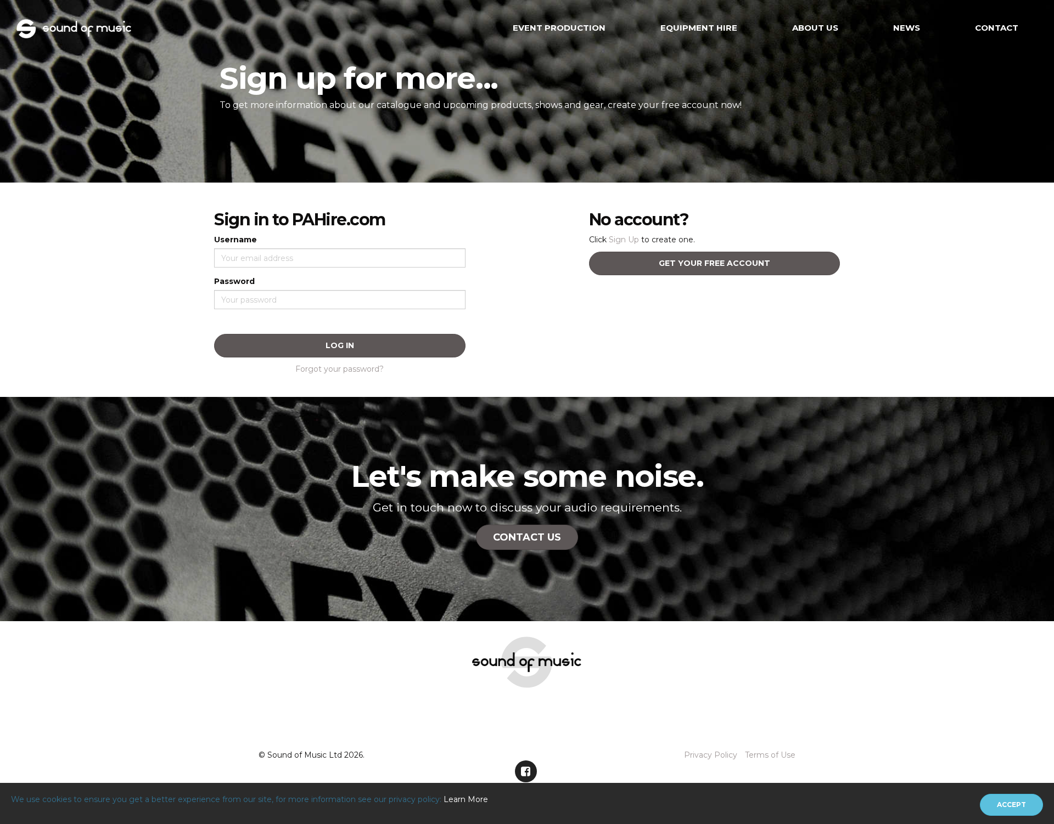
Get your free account (714, 263)
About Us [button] (815, 27)
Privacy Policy (710, 755)
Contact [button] (996, 27)
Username (235, 240)
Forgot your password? (339, 369)
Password (234, 281)
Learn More (466, 799)
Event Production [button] (559, 27)
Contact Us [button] (527, 537)
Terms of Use (770, 755)
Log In (340, 345)
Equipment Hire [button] (698, 27)
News (906, 27)
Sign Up (624, 240)
